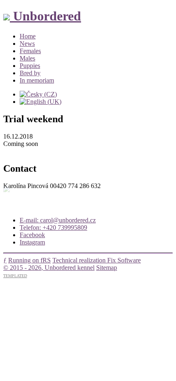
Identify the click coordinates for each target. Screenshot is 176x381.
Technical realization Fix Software (96, 260)
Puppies (30, 65)
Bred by (30, 72)
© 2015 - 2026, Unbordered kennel (49, 267)
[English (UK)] (40, 101)
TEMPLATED (15, 275)
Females (30, 50)
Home (28, 36)
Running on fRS (29, 260)
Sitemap (106, 267)
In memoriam (37, 80)
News (27, 43)
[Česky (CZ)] (38, 94)
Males (27, 58)
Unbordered (45, 16)
